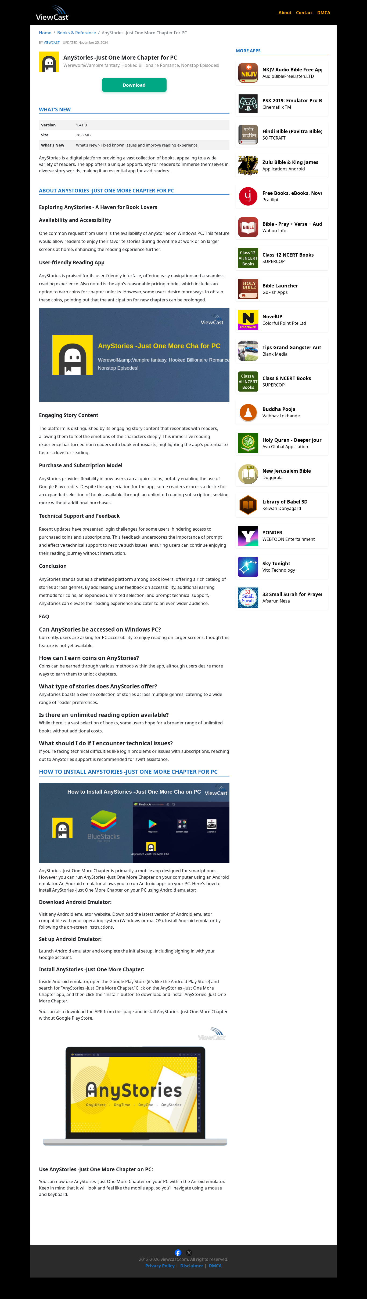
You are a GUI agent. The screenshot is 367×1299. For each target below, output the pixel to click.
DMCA (323, 13)
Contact (304, 13)
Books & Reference (76, 33)
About (285, 13)
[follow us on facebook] (180, 1252)
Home (45, 33)
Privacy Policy (160, 1266)
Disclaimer (191, 1266)
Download (134, 85)
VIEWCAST (52, 42)
